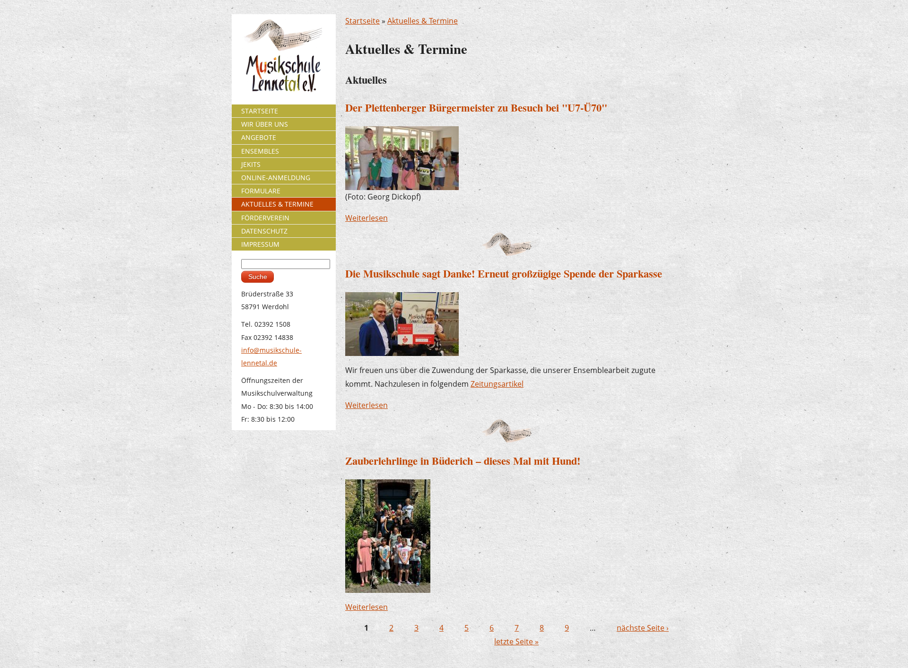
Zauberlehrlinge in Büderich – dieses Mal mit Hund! (462, 460)
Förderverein (265, 217)
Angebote (258, 137)
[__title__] (387, 535)
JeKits (251, 164)
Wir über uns (264, 124)
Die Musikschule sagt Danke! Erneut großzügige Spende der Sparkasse (503, 273)
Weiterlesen (366, 218)
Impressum (260, 244)
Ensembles (260, 151)
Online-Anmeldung (275, 177)
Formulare (260, 190)
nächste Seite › (643, 628)
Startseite (362, 21)
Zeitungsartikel (497, 384)
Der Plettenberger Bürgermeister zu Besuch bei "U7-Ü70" (476, 107)
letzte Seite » (516, 641)
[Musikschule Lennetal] (284, 55)
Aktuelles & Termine (422, 21)
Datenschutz (264, 230)
